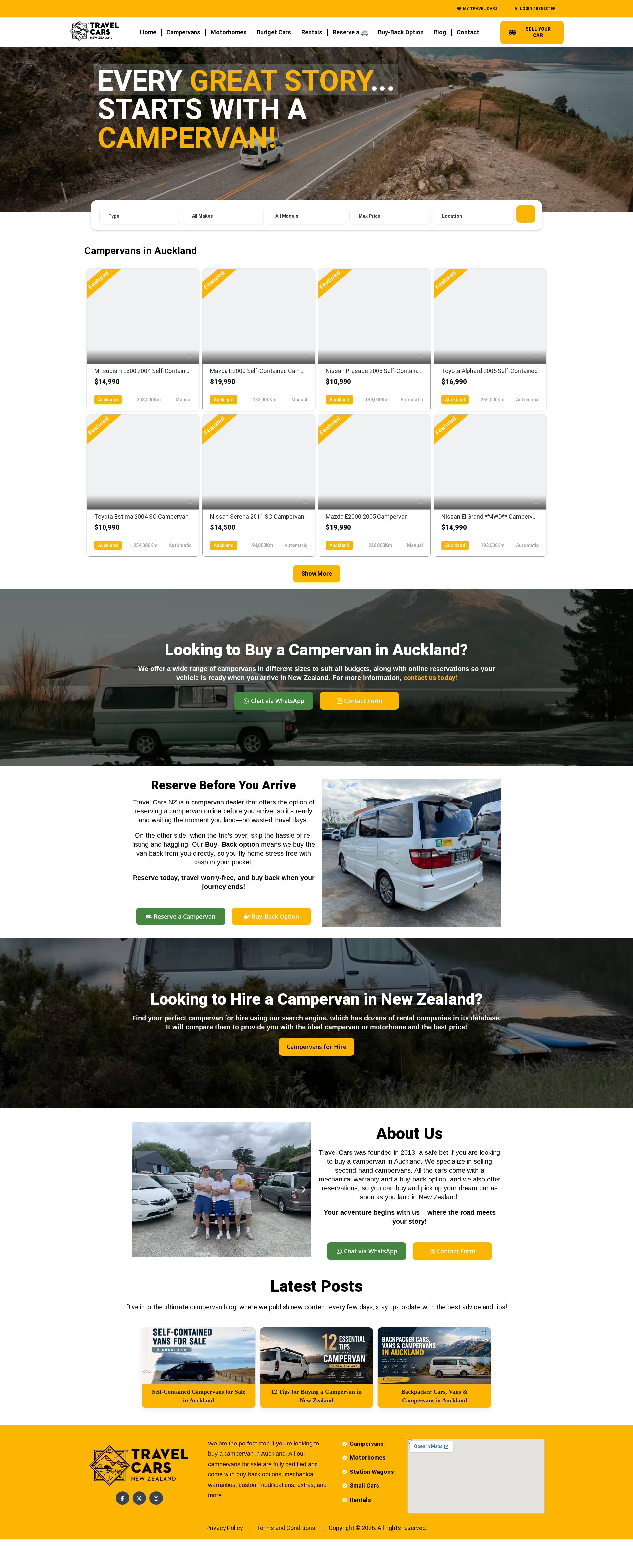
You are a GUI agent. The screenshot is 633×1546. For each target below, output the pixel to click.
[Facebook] (122, 1498)
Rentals (311, 32)
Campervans (183, 32)
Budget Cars (274, 32)
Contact (468, 32)
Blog (440, 32)
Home (148, 32)
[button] (139, 1189)
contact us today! (430, 678)
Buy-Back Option (401, 32)
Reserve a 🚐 (350, 32)
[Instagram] (156, 1498)
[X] (139, 1498)
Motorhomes (229, 32)
